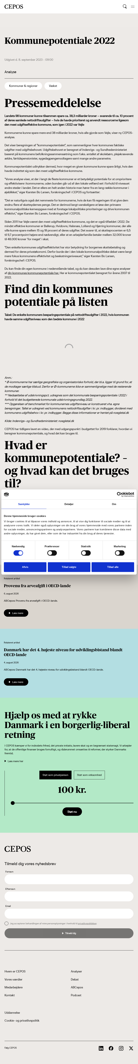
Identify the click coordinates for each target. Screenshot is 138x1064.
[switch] (52, 553)
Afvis (25, 567)
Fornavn (9, 871)
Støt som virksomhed (89, 775)
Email (8, 906)
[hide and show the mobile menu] (132, 6)
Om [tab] (114, 504)
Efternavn (10, 888)
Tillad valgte (69, 567)
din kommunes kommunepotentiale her (33, 273)
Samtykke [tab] (24, 504)
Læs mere (17, 613)
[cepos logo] (18, 849)
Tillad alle (112, 567)
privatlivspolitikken (87, 923)
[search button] (125, 6)
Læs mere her (15, 761)
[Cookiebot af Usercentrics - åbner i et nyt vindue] (119, 494)
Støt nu (72, 812)
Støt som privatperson (55, 775)
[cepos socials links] (101, 1048)
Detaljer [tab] (69, 504)
